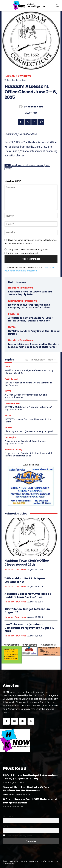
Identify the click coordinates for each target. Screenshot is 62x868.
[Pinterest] (34, 122)
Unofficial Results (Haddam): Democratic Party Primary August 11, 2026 (29, 628)
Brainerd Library (13, 450)
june (47, 165)
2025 (13, 165)
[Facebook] (21, 122)
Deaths (8, 428)
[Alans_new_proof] (31, 486)
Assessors (22, 165)
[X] (28, 122)
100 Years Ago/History (35, 359)
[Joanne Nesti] (21, 107)
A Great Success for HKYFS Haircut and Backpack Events (26, 396)
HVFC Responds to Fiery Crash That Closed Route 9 (34, 332)
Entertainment (13, 403)
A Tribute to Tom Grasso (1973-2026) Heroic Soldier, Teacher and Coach (30, 319)
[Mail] (22, 721)
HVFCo (12, 327)
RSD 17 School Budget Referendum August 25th (27, 610)
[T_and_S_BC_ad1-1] (29, 651)
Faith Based (11, 379)
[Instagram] (14, 721)
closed (32, 165)
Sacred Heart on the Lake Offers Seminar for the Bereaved (29, 384)
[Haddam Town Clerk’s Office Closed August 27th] (31, 537)
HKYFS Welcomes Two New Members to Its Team (28, 420)
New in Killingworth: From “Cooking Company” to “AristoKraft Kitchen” (29, 306)
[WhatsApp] (41, 122)
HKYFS (8, 391)
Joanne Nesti (35, 106)
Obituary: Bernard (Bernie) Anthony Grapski (29, 431)
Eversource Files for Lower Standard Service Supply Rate (30, 293)
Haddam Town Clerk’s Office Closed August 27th (27, 562)
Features (13, 314)
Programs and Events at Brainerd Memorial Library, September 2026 (28, 454)
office (8, 169)
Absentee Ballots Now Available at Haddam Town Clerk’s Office (28, 595)
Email (5, 826)
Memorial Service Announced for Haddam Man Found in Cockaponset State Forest (33, 346)
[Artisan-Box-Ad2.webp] (12, 655)
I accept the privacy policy (19, 835)
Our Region (10, 437)
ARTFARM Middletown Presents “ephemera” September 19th (28, 408)
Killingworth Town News (22, 301)
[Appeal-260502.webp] (48, 651)
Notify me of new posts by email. (23, 253)
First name (8, 816)
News (7, 367)
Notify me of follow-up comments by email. (28, 249)
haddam (40, 165)
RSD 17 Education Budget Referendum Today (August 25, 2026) (29, 372)
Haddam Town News (18, 76)
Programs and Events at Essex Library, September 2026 (25, 442)
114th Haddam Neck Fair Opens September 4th (25, 580)
